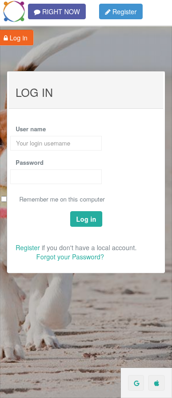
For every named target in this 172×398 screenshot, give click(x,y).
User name (31, 129)
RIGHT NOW (60, 11)
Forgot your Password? (70, 256)
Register (124, 11)
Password (30, 162)
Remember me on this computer (62, 199)
